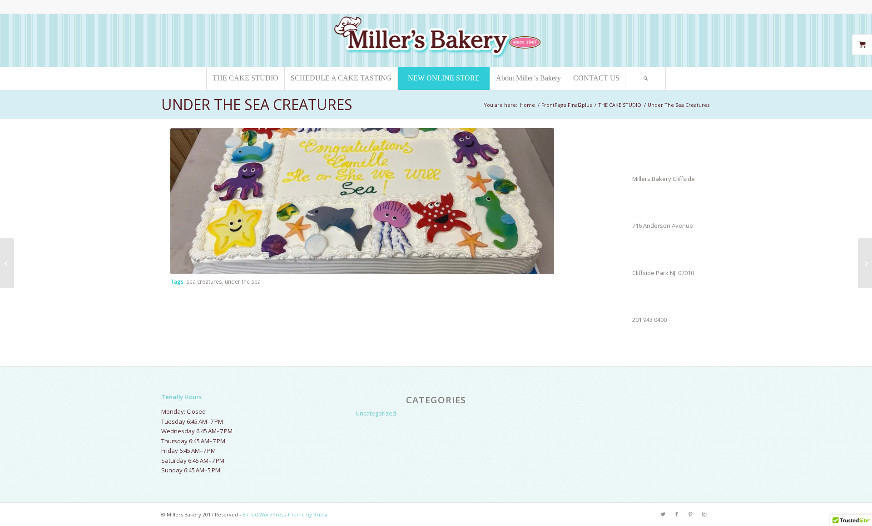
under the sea (243, 281)
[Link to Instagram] (704, 514)
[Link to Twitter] (663, 514)
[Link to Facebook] (677, 514)
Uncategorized (376, 413)
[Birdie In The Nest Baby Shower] (865, 263)
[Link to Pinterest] (690, 514)
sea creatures (204, 281)
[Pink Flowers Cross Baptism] (7, 263)
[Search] (645, 78)
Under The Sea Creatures (256, 104)
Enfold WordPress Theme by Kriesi (285, 514)
